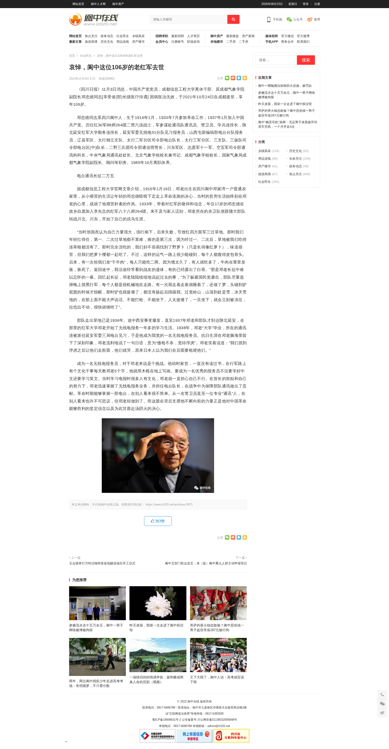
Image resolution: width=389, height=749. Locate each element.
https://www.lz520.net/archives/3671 (169, 504)
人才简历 (193, 36)
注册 (317, 4)
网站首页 (78, 4)
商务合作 (287, 41)
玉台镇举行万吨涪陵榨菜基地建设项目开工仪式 (102, 563)
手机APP (271, 41)
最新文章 (75, 41)
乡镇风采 (138, 36)
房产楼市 (138, 41)
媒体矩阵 (271, 36)
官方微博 (303, 36)
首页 (72, 55)
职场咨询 (193, 41)
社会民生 (122, 36)
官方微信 (287, 36)
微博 (317, 19)
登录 (306, 4)
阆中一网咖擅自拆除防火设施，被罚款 (285, 85)
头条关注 (295, 158)
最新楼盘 (232, 36)
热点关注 (91, 36)
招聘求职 (162, 36)
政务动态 (107, 36)
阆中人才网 (98, 4)
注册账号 (177, 41)
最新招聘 (177, 36)
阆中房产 (118, 4)
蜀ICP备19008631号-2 (166, 719)
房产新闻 (248, 36)
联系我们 (303, 41)
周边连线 (122, 41)
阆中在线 (193, 701)
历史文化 (107, 41)
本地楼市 (216, 41)
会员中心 (162, 41)
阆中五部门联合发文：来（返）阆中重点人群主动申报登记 (206, 563)
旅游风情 (91, 41)
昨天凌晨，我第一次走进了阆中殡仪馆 (285, 104)
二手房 (231, 41)
